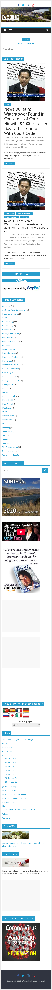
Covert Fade (24, 137)
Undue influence (8, 451)
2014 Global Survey (12, 770)
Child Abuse (9, 214)
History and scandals (12, 217)
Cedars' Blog (7, 321)
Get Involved (7, 751)
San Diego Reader (25, 244)
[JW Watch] (26, 8)
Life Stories (6, 392)
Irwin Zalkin (40, 237)
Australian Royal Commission (14, 310)
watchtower (8, 247)
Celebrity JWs (7, 329)
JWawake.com (8, 802)
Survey (5, 443)
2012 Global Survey (12, 762)
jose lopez (17, 144)
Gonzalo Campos (23, 141)
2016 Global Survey (12, 778)
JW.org (5, 388)
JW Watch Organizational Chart (14, 798)
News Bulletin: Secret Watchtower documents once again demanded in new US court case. (26, 226)
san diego (14, 244)
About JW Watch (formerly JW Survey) (17, 739)
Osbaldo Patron (28, 144)
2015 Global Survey (12, 774)
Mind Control (7, 404)
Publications (7, 419)
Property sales (8, 416)
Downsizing (7, 361)
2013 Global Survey (12, 766)
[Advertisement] (21, 616)
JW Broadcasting (9, 786)
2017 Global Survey (12, 782)
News (7, 104)
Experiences (7, 747)
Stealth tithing (8, 431)
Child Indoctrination (10, 341)
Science (5, 423)
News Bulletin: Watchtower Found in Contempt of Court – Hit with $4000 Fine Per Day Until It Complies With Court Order (25, 121)
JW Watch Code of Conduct (13, 790)
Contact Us (6, 743)
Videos (5, 814)
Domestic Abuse (9, 353)
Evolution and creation (11, 365)
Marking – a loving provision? (26, 42)
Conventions (7, 345)
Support (5, 439)
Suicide (5, 435)
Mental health (8, 400)
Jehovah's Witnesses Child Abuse (16, 241)
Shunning (6, 427)
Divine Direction (8, 349)
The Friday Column (10, 447)
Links (4, 806)
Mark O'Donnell (8, 396)
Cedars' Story (7, 325)
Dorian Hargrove (10, 141)
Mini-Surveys (7, 408)
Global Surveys (8, 755)
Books (5, 318)
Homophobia (7, 384)
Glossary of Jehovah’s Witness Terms (20, 809)
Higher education (9, 376)
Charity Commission (10, 333)
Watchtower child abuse (19, 147)
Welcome (6, 818)
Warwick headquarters (11, 455)
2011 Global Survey (12, 758)
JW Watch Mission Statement (14, 794)
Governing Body (8, 372)
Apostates (6, 306)
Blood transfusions (10, 314)
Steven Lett (36, 244)
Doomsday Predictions (11, 357)
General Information (24, 214)
